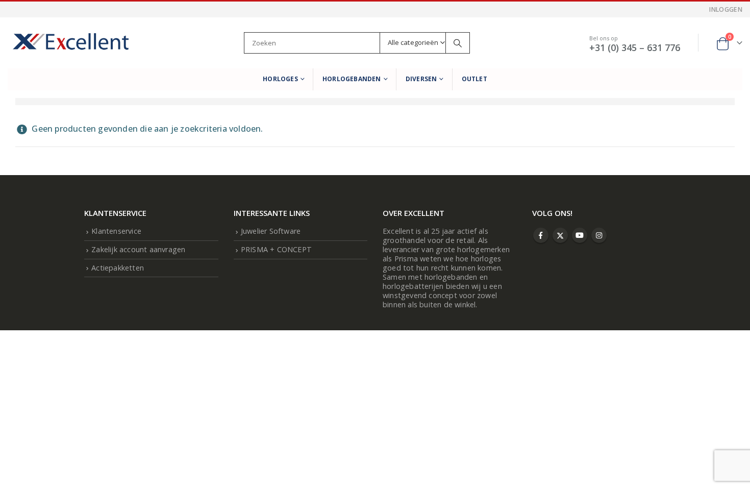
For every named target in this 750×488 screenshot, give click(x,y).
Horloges (280, 79)
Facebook (540, 235)
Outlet (474, 79)
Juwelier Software (271, 231)
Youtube (579, 235)
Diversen (421, 79)
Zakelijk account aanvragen (138, 249)
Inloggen (725, 9)
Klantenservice (116, 231)
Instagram (599, 235)
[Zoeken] (457, 43)
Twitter (560, 235)
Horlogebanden (351, 79)
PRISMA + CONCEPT (276, 249)
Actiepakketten (117, 268)
